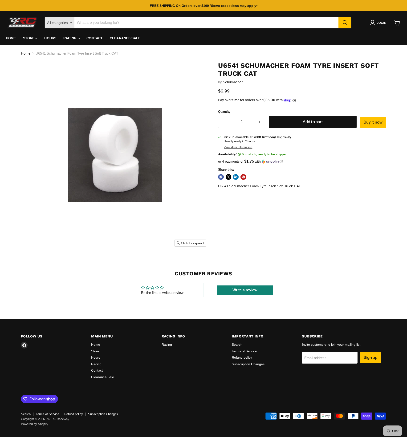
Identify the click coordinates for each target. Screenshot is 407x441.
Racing (70, 38)
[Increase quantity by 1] (259, 122)
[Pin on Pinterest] (243, 177)
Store (29, 38)
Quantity (224, 111)
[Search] (344, 22)
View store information (238, 147)
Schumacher (233, 82)
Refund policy (242, 357)
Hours (50, 38)
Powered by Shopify (34, 424)
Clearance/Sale (125, 38)
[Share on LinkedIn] (236, 177)
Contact (94, 38)
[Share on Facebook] (221, 177)
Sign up (370, 357)
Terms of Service (244, 351)
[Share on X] (228, 177)
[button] (379, 22)
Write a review (244, 290)
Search (237, 344)
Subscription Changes (248, 364)
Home (11, 38)
